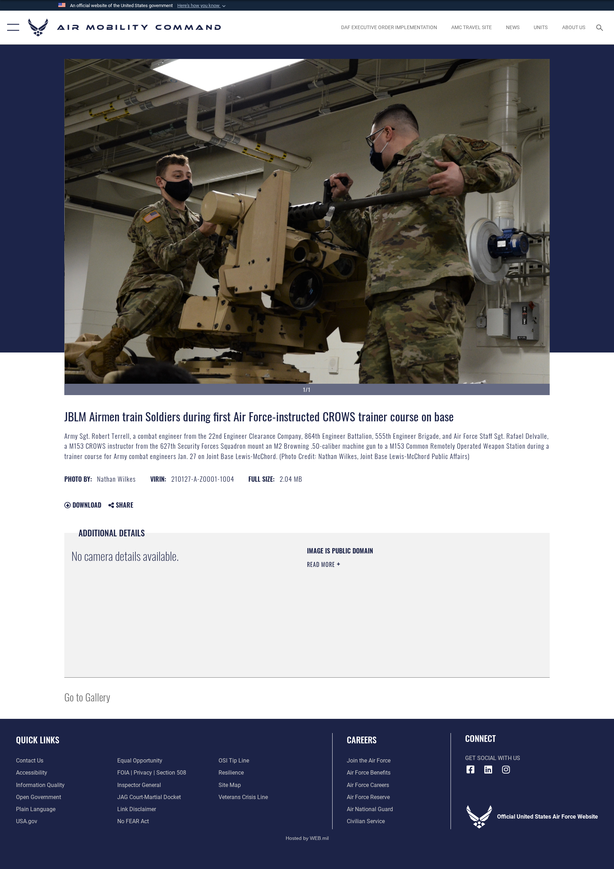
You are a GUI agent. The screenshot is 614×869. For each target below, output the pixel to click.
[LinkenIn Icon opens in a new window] (488, 769)
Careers (362, 739)
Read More (322, 564)
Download (86, 504)
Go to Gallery (87, 696)
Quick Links (37, 739)
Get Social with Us (492, 758)
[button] (202, 5)
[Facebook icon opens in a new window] (470, 769)
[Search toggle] (600, 27)
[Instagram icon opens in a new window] (506, 769)
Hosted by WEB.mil (307, 838)
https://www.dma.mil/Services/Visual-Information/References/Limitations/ (390, 609)
